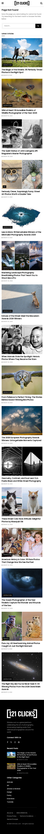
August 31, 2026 (7, 75)
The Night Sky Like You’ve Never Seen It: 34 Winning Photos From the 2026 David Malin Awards (21, 686)
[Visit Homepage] (22, 3)
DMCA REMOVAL (22, 813)
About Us (10, 813)
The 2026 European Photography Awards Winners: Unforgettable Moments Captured (21, 439)
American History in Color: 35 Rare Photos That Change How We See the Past (21, 560)
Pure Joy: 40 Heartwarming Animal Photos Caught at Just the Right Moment (21, 644)
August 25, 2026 (8, 281)
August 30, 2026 (7, 116)
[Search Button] (41, 3)
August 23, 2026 (7, 484)
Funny (9, 795)
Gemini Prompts (12, 819)
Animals (6, 352)
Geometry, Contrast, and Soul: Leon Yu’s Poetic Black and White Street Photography (21, 479)
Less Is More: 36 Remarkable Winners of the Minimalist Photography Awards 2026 (21, 233)
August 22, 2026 (8, 524)
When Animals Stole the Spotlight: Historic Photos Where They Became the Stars (21, 357)
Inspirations (7, 65)
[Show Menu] (3, 3)
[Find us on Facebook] (7, 742)
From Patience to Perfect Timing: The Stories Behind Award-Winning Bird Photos (22, 398)
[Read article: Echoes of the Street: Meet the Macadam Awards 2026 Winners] (22, 298)
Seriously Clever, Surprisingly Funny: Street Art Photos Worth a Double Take (21, 192)
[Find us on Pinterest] (19, 742)
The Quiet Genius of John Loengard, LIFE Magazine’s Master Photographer (20, 152)
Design (9, 792)
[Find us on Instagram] (15, 742)
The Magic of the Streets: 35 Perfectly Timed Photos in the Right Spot (22, 71)
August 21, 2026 (7, 649)
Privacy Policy (11, 816)
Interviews (10, 799)
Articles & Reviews (13, 789)
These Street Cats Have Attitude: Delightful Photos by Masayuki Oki (21, 520)
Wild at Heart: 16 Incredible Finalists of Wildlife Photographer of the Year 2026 (19, 111)
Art (4, 187)
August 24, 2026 (7, 403)
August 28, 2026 (8, 156)
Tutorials (10, 802)
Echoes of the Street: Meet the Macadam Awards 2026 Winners (20, 317)
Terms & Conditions (26, 816)
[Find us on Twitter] (11, 742)
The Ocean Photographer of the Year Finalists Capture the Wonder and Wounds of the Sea (21, 603)
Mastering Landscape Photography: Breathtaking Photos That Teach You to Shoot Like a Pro (20, 275)
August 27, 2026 (7, 197)
